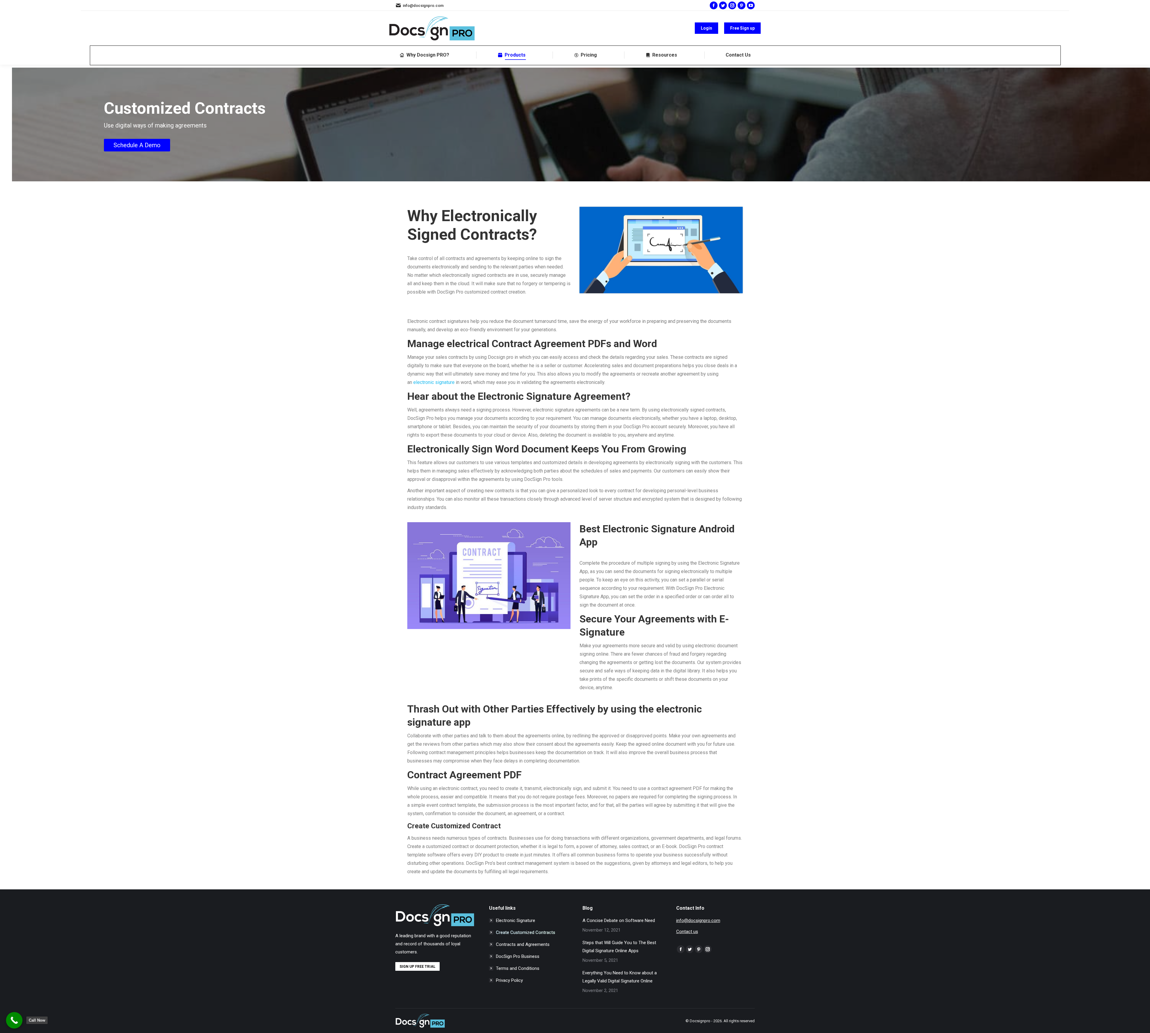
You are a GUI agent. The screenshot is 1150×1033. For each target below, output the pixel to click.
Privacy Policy (509, 980)
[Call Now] (14, 1020)
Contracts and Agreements (523, 944)
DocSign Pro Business (517, 956)
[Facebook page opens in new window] (714, 5)
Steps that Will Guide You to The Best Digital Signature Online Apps (619, 946)
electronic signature (434, 382)
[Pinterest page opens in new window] (741, 5)
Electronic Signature (515, 920)
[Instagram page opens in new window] (732, 5)
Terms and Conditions (517, 968)
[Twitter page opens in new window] (723, 5)
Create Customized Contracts (525, 932)
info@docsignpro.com (423, 5)
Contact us (687, 931)
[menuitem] (424, 55)
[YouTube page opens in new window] (751, 5)
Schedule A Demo (137, 145)
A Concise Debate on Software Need (618, 920)
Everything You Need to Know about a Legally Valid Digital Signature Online (619, 977)
